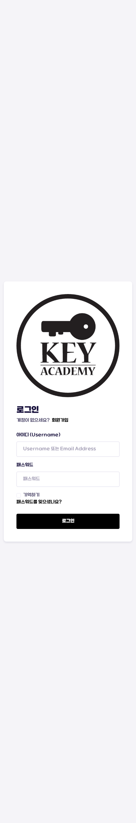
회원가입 (60, 420)
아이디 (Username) (38, 435)
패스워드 (24, 465)
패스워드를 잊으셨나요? (39, 502)
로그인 (68, 521)
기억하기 (31, 495)
